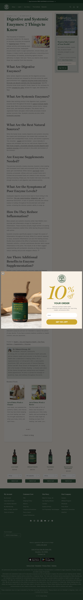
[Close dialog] (3, 273)
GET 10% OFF (62, 321)
